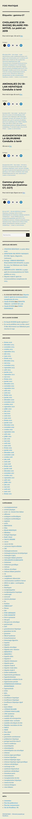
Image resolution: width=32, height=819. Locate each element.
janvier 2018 (8, 468)
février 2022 (8, 379)
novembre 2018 (9, 455)
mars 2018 (7, 464)
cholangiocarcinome (10, 551)
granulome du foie (10, 631)
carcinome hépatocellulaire (9, 61)
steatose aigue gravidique (12, 755)
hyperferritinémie (10, 677)
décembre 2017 (9, 471)
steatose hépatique (10, 757)
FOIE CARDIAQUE (9, 613)
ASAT (23, 115)
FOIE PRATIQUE (10, 6)
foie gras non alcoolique (12, 622)
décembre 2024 (9, 361)
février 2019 (8, 448)
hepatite (7, 642)
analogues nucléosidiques (12, 516)
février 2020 (8, 420)
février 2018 (8, 466)
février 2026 (8, 342)
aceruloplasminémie (10, 507)
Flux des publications (11, 803)
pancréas (7, 734)
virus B (25, 127)
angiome (7, 521)
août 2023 (7, 370)
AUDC (7, 59)
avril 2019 (7, 443)
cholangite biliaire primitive (19, 63)
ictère (3, 123)
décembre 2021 (9, 383)
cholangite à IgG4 (10, 555)
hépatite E (7, 658)
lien (21, 36)
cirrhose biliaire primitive (12, 571)
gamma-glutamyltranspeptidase (14, 170)
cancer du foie (8, 544)
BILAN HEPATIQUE (16, 211)
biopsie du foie (14, 59)
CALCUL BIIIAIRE (9, 539)
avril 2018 (7, 461)
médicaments (15, 221)
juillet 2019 (7, 436)
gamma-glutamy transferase (10, 68)
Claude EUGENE (9, 301)
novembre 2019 (9, 427)
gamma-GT (21, 68)
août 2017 (7, 480)
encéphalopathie (9, 590)
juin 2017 (7, 484)
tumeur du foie (9, 782)
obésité (4, 223)
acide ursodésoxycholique (17, 56)
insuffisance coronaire (8, 220)
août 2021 (7, 390)
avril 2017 (7, 489)
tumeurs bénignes (10, 785)
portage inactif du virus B (12, 741)
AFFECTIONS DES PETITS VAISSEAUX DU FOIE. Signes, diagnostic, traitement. (16, 256)
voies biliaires (22, 173)
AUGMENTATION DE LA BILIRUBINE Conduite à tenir (14, 138)
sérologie (17, 125)
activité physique (9, 509)
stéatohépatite (11, 223)
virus (21, 127)
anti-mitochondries (11, 58)
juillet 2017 (7, 482)
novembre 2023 (9, 365)
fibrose (6, 608)
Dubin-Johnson (19, 168)
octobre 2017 (8, 475)
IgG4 (5, 693)
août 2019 (7, 434)
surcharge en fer (9, 766)
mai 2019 (7, 441)
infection (7, 695)
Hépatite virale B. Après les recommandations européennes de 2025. (15, 279)
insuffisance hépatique (11, 700)
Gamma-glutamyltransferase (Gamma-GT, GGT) (15, 185)
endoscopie (7, 594)
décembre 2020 (9, 400)
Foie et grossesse (9, 617)
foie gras (7, 619)
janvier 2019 (8, 450)
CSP (14, 118)
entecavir (7, 597)
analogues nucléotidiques (12, 519)
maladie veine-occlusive (12, 720)
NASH (14, 123)
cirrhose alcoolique (10, 569)
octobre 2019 (8, 429)
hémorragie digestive (11, 640)
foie (9, 120)
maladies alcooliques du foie (13, 723)
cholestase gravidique (11, 564)
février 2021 (8, 395)
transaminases (16, 127)
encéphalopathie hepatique (13, 592)
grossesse (7, 633)
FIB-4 (24, 118)
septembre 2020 (9, 406)
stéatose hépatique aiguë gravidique (16, 762)
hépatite (24, 121)
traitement (20, 73)
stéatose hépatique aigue (12, 759)
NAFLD (10, 123)
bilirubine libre (18, 166)
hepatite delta (8, 656)
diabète (17, 216)
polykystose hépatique (11, 739)
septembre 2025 (9, 351)
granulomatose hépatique (12, 629)
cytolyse (18, 118)
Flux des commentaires (11, 805)
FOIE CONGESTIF (9, 615)
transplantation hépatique (12, 780)
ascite (6, 523)
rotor (17, 173)
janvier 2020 (8, 422)
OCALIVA (4, 71)
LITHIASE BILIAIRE (10, 709)
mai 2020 (7, 413)
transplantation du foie (8, 75)
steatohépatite (9, 746)
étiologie (26, 168)
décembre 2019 (9, 425)
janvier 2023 (8, 372)
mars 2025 (7, 356)
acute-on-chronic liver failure (14, 512)
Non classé (15, 54)
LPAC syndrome (9, 714)
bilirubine (24, 164)
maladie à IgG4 (9, 716)
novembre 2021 (9, 386)
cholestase (5, 65)
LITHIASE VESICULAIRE (12, 711)
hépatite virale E (9, 670)
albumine (5, 115)
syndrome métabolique (11, 771)
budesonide (21, 59)
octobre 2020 (8, 404)
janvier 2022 (8, 381)
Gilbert (20, 121)
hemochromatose (10, 638)
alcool (9, 115)
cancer (6, 542)
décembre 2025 (9, 344)
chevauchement (6, 63)
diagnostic (19, 66)
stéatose (21, 214)
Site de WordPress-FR (11, 807)
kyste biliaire (8, 707)
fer (5, 601)
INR (7, 123)
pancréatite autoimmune (12, 736)
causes (25, 166)
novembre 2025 (9, 347)
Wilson (4, 128)
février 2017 (8, 494)
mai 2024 (7, 363)
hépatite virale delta (10, 668)
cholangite (23, 116)
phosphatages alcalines (8, 173)
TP (10, 127)
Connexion (7, 800)
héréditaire (18, 171)
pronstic (4, 73)
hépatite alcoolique (10, 647)
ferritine (7, 603)
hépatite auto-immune (11, 649)
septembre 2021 (9, 388)
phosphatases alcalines (18, 71)
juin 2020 (7, 411)
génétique (12, 121)
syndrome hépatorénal (11, 769)
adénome (7, 514)
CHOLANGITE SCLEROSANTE (13, 560)
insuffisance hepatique (11, 697)
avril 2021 (7, 393)
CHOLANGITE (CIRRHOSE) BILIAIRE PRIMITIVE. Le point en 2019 (15, 26)
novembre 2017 (9, 473)
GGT (26, 68)
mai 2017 (7, 487)
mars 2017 (7, 491)
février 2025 (8, 358)
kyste (6, 704)
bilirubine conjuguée (8, 166)
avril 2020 (7, 416)
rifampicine (14, 73)
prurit (8, 73)
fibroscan (4, 120)
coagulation (8, 576)
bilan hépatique (12, 116)
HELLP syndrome (9, 636)
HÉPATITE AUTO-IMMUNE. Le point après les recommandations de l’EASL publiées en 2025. (16, 272)
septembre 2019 (9, 432)
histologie (5, 70)
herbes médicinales (10, 672)
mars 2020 (7, 418)
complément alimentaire (12, 578)
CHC (5, 548)
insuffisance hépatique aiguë (13, 702)
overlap (10, 71)
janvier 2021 (8, 397)
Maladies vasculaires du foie (13, 725)
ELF (22, 118)
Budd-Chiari (8, 537)
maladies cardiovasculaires (22, 220)
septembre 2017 (9, 478)
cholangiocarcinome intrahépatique (15, 553)
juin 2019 (7, 439)
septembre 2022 (9, 374)
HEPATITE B (8, 652)
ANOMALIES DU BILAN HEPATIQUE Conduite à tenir (14, 86)
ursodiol (11, 77)
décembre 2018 (9, 452)
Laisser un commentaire (20, 77)
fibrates (24, 66)
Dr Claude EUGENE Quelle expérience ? (16, 322)
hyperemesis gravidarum (12, 675)
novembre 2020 (9, 402)
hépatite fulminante (10, 661)
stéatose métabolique (11, 764)
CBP (19, 61)
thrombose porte (9, 773)
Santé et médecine (10, 743)
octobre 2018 (8, 457)
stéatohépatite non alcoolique (10, 214)
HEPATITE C (8, 654)
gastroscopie (8, 624)
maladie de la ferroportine (12, 718)
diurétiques (7, 587)
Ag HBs (21, 113)
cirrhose (11, 118)
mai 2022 (7, 377)
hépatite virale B (9, 665)
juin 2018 (7, 459)
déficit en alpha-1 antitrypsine (14, 583)
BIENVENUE (8, 525)
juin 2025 (7, 354)
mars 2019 (7, 445)
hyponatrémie (8, 688)
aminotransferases (17, 115)
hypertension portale (11, 681)
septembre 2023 (9, 367)
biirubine (4, 116)
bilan (5, 528)
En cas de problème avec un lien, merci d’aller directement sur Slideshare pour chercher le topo (17, 326)
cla (5, 574)
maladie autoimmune (14, 70)
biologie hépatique (10, 535)
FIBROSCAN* (8, 606)
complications (12, 66)
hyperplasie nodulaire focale (13, 679)
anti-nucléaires (21, 58)
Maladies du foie (6, 221)
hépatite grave (9, 663)
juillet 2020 (7, 409)
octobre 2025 (8, 349)
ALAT (24, 113)
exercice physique (10, 599)
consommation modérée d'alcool (15, 581)
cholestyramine (13, 65)
